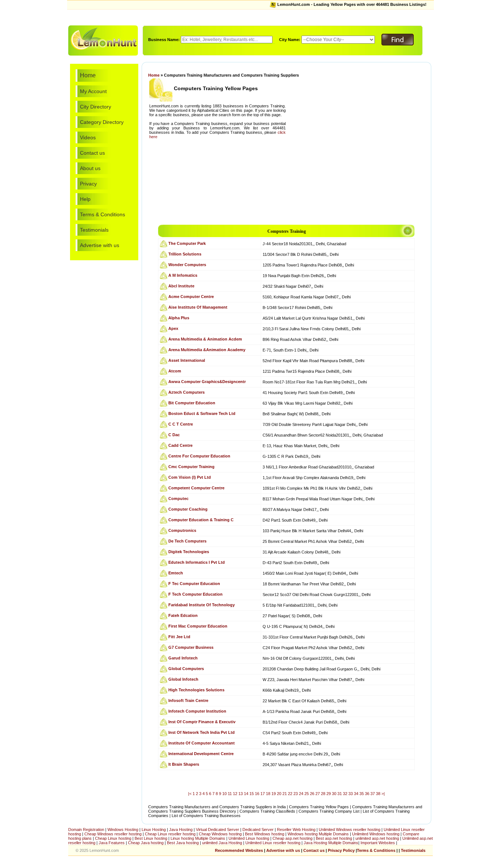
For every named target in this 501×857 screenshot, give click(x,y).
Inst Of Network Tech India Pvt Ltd (201, 732)
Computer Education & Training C (201, 520)
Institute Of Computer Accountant (201, 743)
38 (378, 793)
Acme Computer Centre (191, 296)
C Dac (174, 435)
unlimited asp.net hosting (377, 838)
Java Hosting (181, 829)
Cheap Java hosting (146, 843)
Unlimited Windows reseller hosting (349, 829)
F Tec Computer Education (194, 583)
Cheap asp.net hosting (292, 838)
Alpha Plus (178, 318)
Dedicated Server (258, 829)
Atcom (174, 371)
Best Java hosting (183, 843)
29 (328, 793)
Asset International (186, 360)
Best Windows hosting (265, 834)
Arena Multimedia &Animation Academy (206, 349)
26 (312, 793)
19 (273, 793)
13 (240, 793)
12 (235, 793)
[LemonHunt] (103, 40)
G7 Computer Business (190, 647)
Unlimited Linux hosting (248, 838)
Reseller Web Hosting (296, 829)
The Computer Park (187, 243)
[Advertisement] (250, 16)
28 (323, 793)
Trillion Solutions (184, 254)
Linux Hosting (154, 829)
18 (268, 793)
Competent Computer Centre (196, 488)
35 (361, 793)
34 (356, 793)
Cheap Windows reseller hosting (113, 834)
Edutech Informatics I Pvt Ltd (196, 562)
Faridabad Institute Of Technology (201, 605)
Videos (88, 137)
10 (224, 793)
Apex (173, 328)
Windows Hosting (122, 829)
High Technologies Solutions (196, 690)
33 (350, 793)
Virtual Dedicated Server (217, 829)
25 (306, 793)
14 (246, 793)
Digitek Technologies (188, 551)
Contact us (92, 153)
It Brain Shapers (183, 764)
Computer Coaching (188, 509)
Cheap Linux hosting (113, 838)
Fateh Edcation (183, 615)
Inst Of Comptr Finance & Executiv (201, 722)
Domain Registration (86, 829)
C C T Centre (180, 424)
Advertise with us (99, 245)
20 (279, 793)
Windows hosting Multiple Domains (318, 834)
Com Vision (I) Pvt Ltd (189, 477)
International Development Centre (201, 753)
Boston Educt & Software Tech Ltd (201, 413)
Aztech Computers (186, 392)
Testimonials (94, 230)
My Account (93, 91)
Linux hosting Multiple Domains (198, 838)
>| (383, 793)
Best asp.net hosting (334, 838)
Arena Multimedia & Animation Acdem (205, 339)
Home (88, 75)
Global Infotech (183, 679)
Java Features (112, 843)
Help (85, 199)
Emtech (175, 573)
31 (339, 793)
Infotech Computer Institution (197, 711)
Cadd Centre (180, 445)
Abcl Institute (181, 286)
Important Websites (378, 843)
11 (230, 793)
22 (290, 793)
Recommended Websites (239, 850)
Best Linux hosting (151, 838)
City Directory (95, 107)
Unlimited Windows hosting (376, 834)
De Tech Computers (187, 541)
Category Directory (102, 122)
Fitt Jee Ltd (179, 637)
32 (345, 793)
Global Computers (186, 668)
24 (301, 793)
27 (317, 793)
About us (90, 168)
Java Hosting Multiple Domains (331, 843)
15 (251, 793)
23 (295, 793)
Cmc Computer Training (191, 466)
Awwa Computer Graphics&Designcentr (207, 381)
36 (367, 793)
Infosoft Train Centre (188, 700)
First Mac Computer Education (197, 626)
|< (189, 793)
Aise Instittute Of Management (197, 307)
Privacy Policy (341, 850)
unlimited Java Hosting (222, 843)
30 (334, 793)
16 (257, 793)
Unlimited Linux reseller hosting (273, 843)
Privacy (88, 184)
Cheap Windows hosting (221, 834)
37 (372, 793)
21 (284, 793)
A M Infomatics (182, 275)
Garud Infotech (183, 658)
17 (262, 793)
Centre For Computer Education (199, 456)
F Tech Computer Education (195, 594)
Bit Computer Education (191, 403)
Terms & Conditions (102, 214)
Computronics (182, 530)
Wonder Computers (187, 264)
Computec (178, 498)
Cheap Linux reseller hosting (170, 834)
